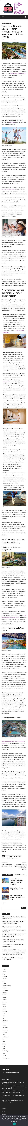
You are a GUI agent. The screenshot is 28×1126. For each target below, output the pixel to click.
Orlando (4, 858)
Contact (4, 1114)
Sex (3, 1039)
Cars (3, 981)
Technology (5, 1051)
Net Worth (5, 1027)
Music (4, 1025)
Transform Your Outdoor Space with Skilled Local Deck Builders (13, 945)
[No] (26, 1120)
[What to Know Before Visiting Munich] (5, 890)
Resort (8, 858)
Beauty (4, 969)
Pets (3, 1034)
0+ (6, 856)
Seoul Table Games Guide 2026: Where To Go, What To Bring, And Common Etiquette (13, 953)
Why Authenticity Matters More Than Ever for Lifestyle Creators (13, 917)
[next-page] (5, 903)
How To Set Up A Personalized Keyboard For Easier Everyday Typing (13, 935)
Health (4, 1006)
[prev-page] (3, 903)
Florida (15, 856)
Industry (4, 1011)
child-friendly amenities (8, 189)
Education (5, 990)
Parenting (5, 1030)
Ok (14, 1123)
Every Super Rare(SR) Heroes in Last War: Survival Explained (12, 958)
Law (3, 1016)
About (3, 1112)
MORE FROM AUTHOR (19, 874)
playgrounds (6, 382)
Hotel (20, 856)
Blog (3, 974)
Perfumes (4, 1032)
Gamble (4, 999)
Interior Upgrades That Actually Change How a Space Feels (13, 930)
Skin (3, 1041)
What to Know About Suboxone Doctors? (7, 865)
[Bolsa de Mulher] (14, 8)
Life (3, 1018)
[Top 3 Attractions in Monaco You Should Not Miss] (5, 897)
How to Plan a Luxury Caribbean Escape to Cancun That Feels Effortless (12, 922)
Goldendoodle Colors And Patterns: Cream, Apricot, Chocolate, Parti (13, 940)
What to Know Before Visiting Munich (11, 927)
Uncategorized (6, 1058)
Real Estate (5, 1037)
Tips (5, 23)
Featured (4, 995)
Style (3, 1046)
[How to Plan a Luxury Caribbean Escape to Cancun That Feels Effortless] (5, 880)
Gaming (4, 1002)
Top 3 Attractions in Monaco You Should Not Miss (17, 897)
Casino (4, 983)
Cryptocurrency (6, 985)
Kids (6, 21)
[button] (2, 17)
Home (3, 21)
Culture (4, 988)
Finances (4, 997)
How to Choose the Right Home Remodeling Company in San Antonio (20, 867)
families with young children (18, 73)
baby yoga (12, 122)
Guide (4, 1004)
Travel (9, 23)
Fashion (4, 992)
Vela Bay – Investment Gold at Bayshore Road (13, 949)
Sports (4, 1044)
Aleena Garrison (6, 40)
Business (4, 976)
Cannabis (4, 978)
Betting (4, 971)
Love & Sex (5, 1020)
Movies (4, 1023)
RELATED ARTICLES (7, 874)
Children (10, 856)
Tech (3, 1048)
